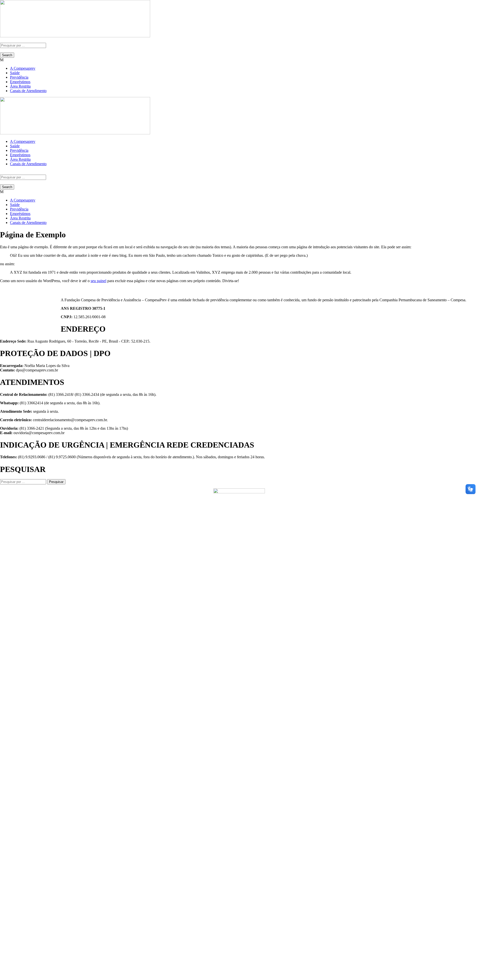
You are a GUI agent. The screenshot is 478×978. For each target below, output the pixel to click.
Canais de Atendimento (28, 91)
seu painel (98, 281)
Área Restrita (20, 86)
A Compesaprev (22, 68)
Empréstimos (20, 82)
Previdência (19, 77)
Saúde (15, 73)
